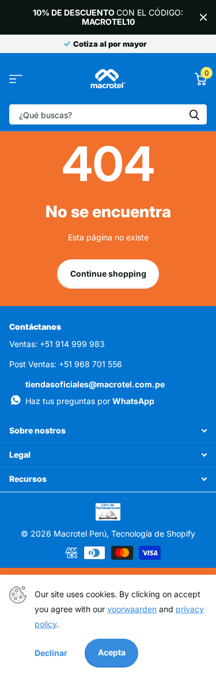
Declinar (51, 653)
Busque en (194, 114)
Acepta (112, 652)
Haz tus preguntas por (89, 401)
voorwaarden (132, 609)
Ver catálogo (15, 79)
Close (203, 17)
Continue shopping (108, 273)
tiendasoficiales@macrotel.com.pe (95, 384)
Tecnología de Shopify (153, 533)
